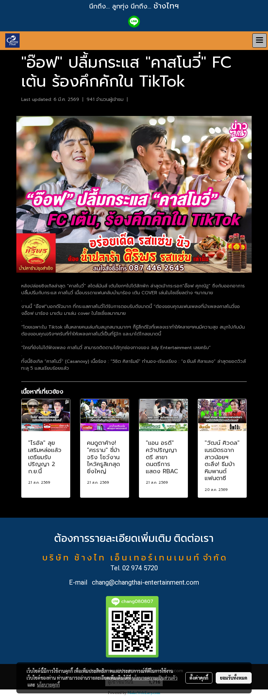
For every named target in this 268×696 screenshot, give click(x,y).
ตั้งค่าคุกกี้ (199, 678)
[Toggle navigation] (259, 40)
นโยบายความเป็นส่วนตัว (154, 678)
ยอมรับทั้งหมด (233, 678)
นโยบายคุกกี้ (48, 685)
